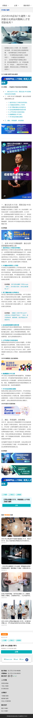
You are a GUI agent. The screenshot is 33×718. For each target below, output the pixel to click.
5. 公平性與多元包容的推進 (16, 112)
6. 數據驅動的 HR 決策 (15, 114)
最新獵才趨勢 (4, 698)
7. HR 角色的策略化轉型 (15, 117)
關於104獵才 (4, 708)
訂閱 (16, 652)
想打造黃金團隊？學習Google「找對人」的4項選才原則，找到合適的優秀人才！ (16, 286)
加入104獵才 (4, 711)
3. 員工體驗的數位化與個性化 (17, 107)
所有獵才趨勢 (5, 10)
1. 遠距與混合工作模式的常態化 (17, 102)
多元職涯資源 (4, 688)
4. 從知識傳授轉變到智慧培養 (17, 110)
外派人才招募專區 (6, 701)
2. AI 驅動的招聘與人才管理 (16, 105)
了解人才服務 (4, 686)
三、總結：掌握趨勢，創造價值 (14, 120)
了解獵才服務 (4, 696)
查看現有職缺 (4, 683)
